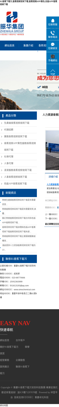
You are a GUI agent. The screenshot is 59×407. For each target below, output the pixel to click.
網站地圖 (4, 405)
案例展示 (5, 366)
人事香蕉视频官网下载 (15, 177)
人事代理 (8, 163)
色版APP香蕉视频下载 (15, 183)
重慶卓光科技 (42, 397)
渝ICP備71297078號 (27, 392)
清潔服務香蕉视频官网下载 (18, 170)
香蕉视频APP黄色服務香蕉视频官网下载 (20, 146)
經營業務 (4, 360)
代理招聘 (8, 129)
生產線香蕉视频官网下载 (16, 123)
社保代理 (8, 156)
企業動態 (20, 360)
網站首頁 (9, 45)
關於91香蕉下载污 (9, 347)
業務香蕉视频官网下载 (15, 136)
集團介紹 (28, 45)
